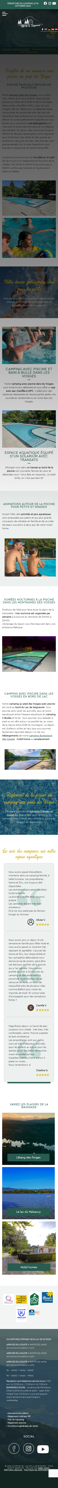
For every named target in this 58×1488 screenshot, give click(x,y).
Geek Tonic (44, 1468)
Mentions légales (13, 1470)
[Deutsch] (49, 29)
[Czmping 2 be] (22, 1314)
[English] (46, 29)
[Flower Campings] (48, 1299)
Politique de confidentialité (39, 1470)
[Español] (52, 29)
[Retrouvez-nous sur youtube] (54, 3)
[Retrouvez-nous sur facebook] (45, 3)
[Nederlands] (56, 29)
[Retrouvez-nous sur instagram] (49, 3)
